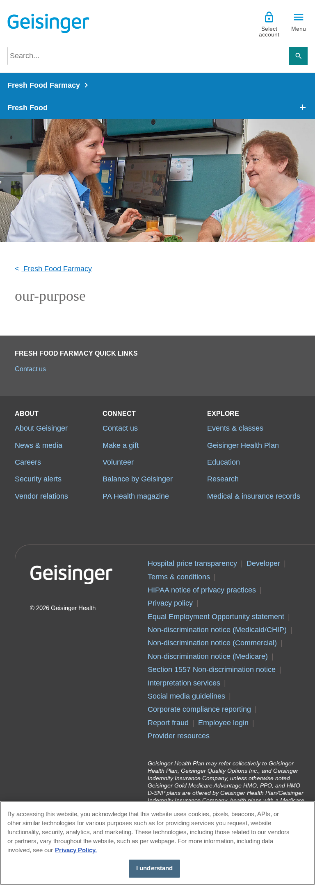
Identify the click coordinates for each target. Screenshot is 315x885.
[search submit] (298, 56)
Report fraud (168, 723)
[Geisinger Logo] (48, 23)
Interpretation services (184, 683)
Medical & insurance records (253, 496)
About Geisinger (41, 428)
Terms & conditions (179, 577)
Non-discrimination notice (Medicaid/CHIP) (217, 630)
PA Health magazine (136, 496)
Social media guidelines (186, 696)
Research (223, 479)
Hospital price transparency (192, 563)
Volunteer (118, 462)
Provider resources (179, 736)
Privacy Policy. (76, 850)
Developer (263, 563)
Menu (298, 28)
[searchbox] (148, 56)
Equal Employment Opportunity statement (216, 617)
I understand (154, 868)
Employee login (223, 723)
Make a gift (121, 445)
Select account (269, 31)
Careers (28, 462)
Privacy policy (170, 603)
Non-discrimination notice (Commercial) (212, 643)
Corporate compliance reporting (199, 709)
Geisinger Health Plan (243, 445)
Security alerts (38, 479)
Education (223, 462)
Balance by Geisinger (138, 479)
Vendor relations (41, 496)
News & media (38, 445)
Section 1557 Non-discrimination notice (212, 669)
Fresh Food (27, 108)
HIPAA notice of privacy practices (202, 590)
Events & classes (235, 428)
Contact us (30, 368)
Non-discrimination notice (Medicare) (208, 656)
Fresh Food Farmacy (43, 85)
